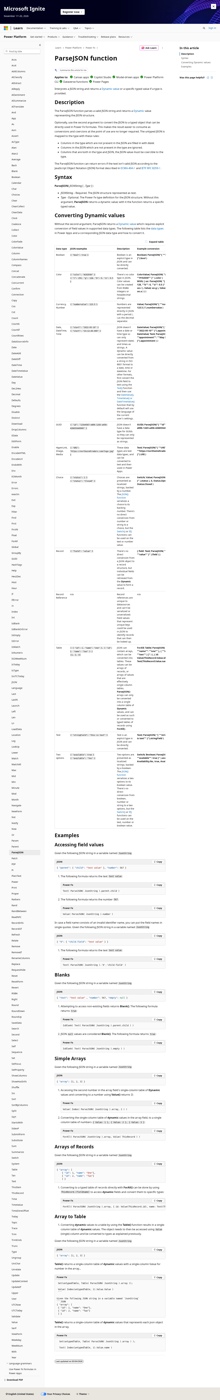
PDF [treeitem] (14, 864)
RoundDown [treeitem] (18, 1011)
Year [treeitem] (14, 1357)
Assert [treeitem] (15, 135)
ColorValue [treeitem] (17, 247)
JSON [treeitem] (14, 682)
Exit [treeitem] (13, 500)
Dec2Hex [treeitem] (16, 388)
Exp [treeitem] (13, 505)
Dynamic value (110, 89)
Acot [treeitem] (14, 65)
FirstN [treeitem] (15, 529)
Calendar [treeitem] (16, 182)
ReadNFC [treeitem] (16, 917)
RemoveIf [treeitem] (17, 952)
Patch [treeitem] (15, 858)
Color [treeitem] (14, 235)
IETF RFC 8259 (149, 168)
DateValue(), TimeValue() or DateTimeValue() (125, 398)
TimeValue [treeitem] (17, 1204)
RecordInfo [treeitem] (18, 922)
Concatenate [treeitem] (18, 276)
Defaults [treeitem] (16, 400)
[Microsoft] (6, 28)
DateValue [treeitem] (17, 376)
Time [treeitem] (14, 1198)
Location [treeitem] (16, 734)
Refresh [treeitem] (16, 934)
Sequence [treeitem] (17, 1052)
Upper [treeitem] (15, 1292)
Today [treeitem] (15, 1216)
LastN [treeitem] (15, 699)
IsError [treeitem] (15, 640)
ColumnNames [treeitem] (20, 259)
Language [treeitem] (17, 687)
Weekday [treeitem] (16, 1339)
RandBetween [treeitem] (19, 911)
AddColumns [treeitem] (18, 71)
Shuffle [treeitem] (15, 1087)
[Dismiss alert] (213, 6)
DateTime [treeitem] (17, 365)
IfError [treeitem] (15, 599)
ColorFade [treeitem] (17, 241)
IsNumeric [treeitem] (17, 652)
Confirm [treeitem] (16, 288)
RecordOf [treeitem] (17, 928)
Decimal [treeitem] (16, 394)
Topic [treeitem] (14, 1222)
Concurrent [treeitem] (18, 282)
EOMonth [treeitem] (17, 476)
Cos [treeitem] (13, 306)
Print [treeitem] (14, 887)
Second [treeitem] (15, 1034)
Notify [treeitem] (15, 823)
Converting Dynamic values (196, 62)
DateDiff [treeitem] (16, 359)
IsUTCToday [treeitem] (18, 676)
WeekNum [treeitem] (17, 1345)
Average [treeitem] (16, 159)
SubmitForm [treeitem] (18, 1134)
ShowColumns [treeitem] (19, 1075)
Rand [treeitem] (14, 905)
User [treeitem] (14, 1298)
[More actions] (162, 48)
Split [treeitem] (14, 1110)
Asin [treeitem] (14, 130)
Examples (186, 66)
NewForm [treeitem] (17, 811)
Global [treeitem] (15, 547)
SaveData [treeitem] (17, 1022)
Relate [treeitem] (15, 940)
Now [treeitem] (14, 828)
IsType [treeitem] (15, 670)
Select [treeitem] (15, 1040)
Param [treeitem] (15, 840)
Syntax (184, 58)
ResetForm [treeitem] (17, 981)
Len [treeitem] (13, 717)
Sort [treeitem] (14, 1099)
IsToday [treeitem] (16, 664)
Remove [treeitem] (16, 946)
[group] (110, 537)
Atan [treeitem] (14, 147)
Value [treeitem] (15, 1322)
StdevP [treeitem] (15, 1128)
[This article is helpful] (208, 77)
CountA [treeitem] (15, 323)
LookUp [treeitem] (15, 746)
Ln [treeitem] (13, 723)
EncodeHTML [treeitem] (19, 453)
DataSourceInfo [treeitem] (20, 341)
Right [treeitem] (14, 999)
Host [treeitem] (14, 582)
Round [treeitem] (15, 1005)
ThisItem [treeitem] (16, 1187)
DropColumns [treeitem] (19, 429)
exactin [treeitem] (15, 494)
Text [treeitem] (14, 1181)
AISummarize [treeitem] (19, 100)
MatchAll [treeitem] (16, 764)
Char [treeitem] (14, 188)
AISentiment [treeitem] (18, 94)
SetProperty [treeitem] (18, 1069)
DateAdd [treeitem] (16, 353)
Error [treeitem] (14, 482)
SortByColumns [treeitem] (20, 1105)
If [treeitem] (12, 593)
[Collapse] (40, 45)
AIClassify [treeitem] (17, 77)
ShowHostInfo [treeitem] (19, 1081)
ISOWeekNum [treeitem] (19, 658)
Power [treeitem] (15, 881)
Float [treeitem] (14, 535)
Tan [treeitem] (13, 1175)
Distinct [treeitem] (16, 417)
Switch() (121, 531)
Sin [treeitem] (13, 1093)
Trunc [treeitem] (15, 1245)
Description (187, 53)
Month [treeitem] (15, 799)
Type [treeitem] (14, 1251)
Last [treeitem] (14, 693)
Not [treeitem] (13, 817)
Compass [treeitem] (16, 265)
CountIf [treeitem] (16, 329)
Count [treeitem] (15, 318)
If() (130, 531)
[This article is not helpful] (212, 77)
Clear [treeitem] (14, 200)
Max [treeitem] (14, 770)
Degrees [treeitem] (16, 406)
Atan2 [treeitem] (15, 153)
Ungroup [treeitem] (16, 1257)
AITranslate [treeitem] (18, 106)
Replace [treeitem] (16, 964)
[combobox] (22, 51)
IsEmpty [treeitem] (16, 635)
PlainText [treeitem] (16, 875)
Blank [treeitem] (15, 171)
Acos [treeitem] (14, 59)
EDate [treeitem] (15, 435)
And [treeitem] (14, 112)
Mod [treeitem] (14, 793)
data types (157, 228)
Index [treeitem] (15, 611)
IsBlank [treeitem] (15, 623)
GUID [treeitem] (14, 558)
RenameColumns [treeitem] (21, 958)
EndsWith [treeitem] (17, 464)
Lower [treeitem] (15, 752)
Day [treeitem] (14, 382)
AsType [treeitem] (15, 141)
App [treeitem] (14, 118)
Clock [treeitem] (14, 218)
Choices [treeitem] (16, 194)
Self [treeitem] (14, 1046)
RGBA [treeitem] (15, 993)
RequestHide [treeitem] (18, 969)
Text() (120, 388)
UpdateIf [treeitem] (16, 1286)
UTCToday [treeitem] (17, 1310)
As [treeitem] (13, 124)
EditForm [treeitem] (16, 441)
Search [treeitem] (15, 1028)
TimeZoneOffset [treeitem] (20, 1210)
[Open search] (204, 28)
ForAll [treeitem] (15, 541)
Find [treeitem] (14, 517)
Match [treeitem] (15, 758)
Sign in (212, 27)
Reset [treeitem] (15, 975)
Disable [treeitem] (16, 412)
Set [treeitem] (13, 1058)
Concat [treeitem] (15, 271)
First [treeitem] (14, 523)
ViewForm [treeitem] (17, 1333)
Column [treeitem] (16, 253)
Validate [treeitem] (16, 1316)
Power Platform (73, 47)
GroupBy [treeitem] (16, 552)
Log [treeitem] (13, 740)
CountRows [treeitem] (18, 335)
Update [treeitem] (15, 1275)
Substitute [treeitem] (17, 1140)
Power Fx (90, 47)
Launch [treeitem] (15, 705)
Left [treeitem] (14, 711)
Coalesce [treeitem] (16, 224)
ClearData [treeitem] (17, 212)
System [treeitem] (15, 1163)
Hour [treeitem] (14, 588)
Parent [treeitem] (15, 846)
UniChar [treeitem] (16, 1263)
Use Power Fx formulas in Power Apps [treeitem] (22, 1371)
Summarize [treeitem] (18, 1151)
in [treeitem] (13, 605)
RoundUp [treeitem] (17, 1016)
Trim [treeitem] (14, 1234)
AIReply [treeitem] (16, 88)
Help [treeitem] (14, 570)
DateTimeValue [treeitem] (20, 370)
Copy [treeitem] (14, 300)
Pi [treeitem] (13, 870)
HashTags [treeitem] (17, 564)
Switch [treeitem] (15, 1157)
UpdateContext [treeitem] (20, 1281)
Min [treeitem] (14, 781)
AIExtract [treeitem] (16, 83)
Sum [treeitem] (14, 1146)
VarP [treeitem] (14, 1328)
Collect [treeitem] (15, 229)
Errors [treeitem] (15, 488)
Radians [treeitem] (16, 899)
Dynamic (139, 111)
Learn (58, 47)
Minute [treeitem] (15, 787)
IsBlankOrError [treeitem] (20, 629)
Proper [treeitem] (15, 893)
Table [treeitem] (14, 1169)
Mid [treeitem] (14, 776)
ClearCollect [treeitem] (18, 206)
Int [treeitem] (13, 617)
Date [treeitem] (14, 347)
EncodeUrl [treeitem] (17, 458)
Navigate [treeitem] (16, 805)
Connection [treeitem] (18, 294)
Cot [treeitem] (13, 312)
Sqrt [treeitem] (14, 1116)
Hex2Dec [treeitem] (16, 576)
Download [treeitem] (17, 423)
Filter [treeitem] (14, 511)
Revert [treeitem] (15, 987)
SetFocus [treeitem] (16, 1063)
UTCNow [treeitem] (16, 1304)
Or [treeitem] (13, 834)
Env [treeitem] (13, 470)
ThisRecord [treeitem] (18, 1193)
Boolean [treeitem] (16, 177)
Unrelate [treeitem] (16, 1269)
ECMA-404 (127, 168)
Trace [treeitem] (14, 1228)
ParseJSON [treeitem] (17, 852)
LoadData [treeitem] (17, 729)
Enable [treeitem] (15, 447)
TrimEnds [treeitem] (17, 1240)
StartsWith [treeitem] (17, 1122)
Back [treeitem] (14, 165)
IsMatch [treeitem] (16, 646)
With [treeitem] (14, 1351)
